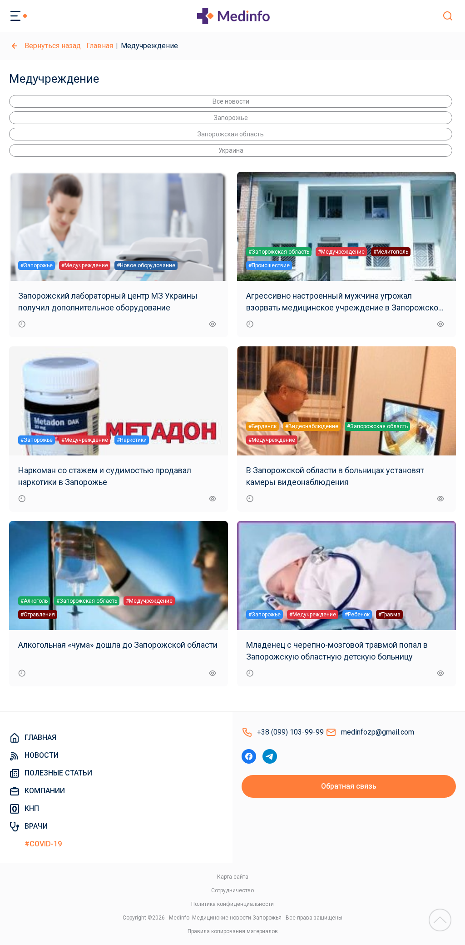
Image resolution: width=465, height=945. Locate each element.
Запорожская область (231, 134)
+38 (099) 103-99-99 (290, 732)
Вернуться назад (53, 45)
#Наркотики (132, 440)
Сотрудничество (232, 890)
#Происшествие (269, 265)
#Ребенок (357, 614)
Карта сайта (232, 877)
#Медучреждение (84, 265)
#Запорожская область (278, 252)
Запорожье (231, 117)
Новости (42, 755)
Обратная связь (348, 786)
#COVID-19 (43, 844)
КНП (32, 808)
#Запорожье (36, 265)
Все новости (231, 101)
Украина (230, 150)
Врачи (36, 826)
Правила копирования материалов (233, 931)
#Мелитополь (390, 252)
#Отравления (37, 614)
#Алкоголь (34, 601)
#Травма (389, 614)
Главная (99, 45)
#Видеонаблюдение (311, 426)
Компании (45, 790)
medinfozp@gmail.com (377, 732)
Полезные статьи (58, 773)
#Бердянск (262, 426)
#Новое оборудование (146, 265)
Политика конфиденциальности (232, 904)
